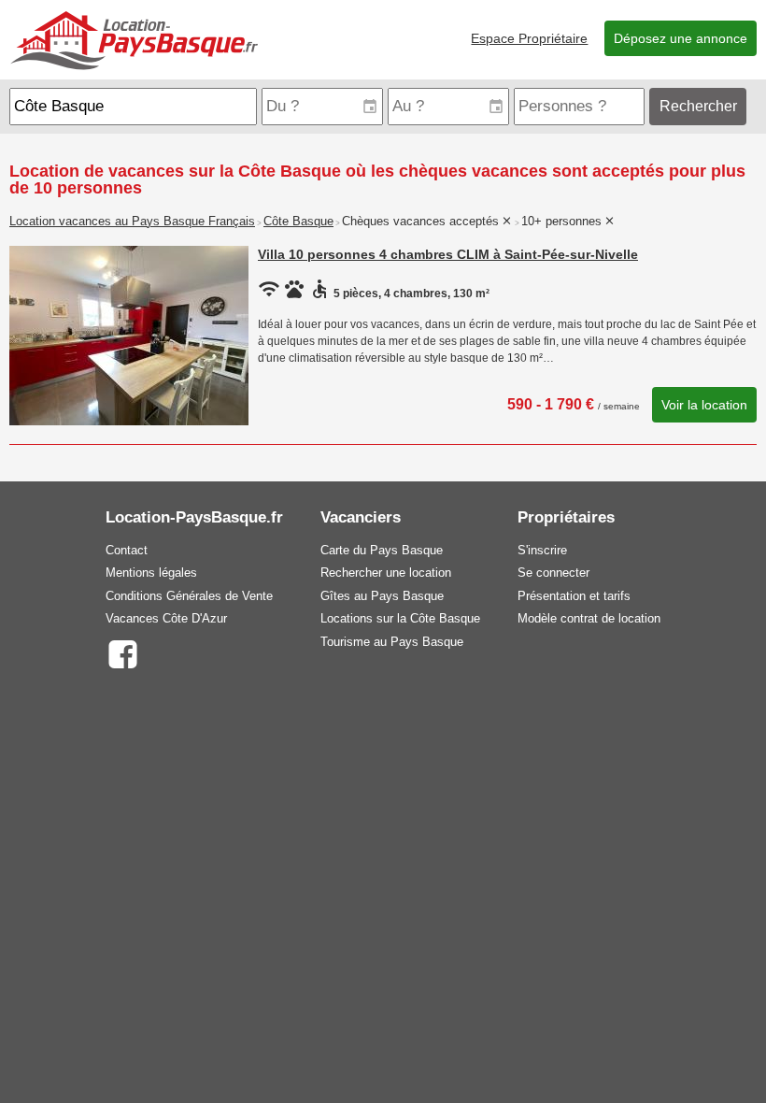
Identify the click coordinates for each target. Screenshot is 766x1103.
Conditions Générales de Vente (189, 596)
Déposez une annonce (680, 38)
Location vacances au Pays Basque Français (132, 221)
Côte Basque (298, 221)
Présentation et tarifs (574, 596)
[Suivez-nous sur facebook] (122, 653)
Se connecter (553, 573)
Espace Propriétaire (529, 38)
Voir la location (704, 404)
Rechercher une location (385, 573)
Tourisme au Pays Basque (391, 642)
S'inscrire (542, 550)
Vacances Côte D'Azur (166, 618)
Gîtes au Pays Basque (382, 596)
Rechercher (698, 106)
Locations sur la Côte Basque (400, 618)
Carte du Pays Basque (381, 550)
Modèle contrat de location (589, 618)
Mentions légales (151, 573)
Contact (127, 550)
